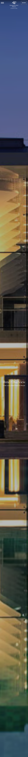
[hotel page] (14, 3)
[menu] (2, 2)
